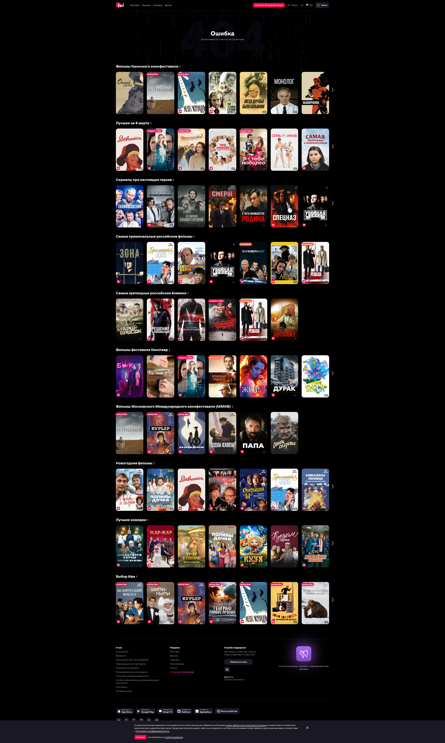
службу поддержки (174, 737)
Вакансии (121, 656)
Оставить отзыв (124, 691)
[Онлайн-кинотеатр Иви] (121, 5)
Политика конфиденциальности (132, 676)
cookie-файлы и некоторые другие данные (246, 725)
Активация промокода (182, 672)
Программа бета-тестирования (132, 660)
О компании (122, 652)
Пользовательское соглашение (132, 672)
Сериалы (174, 660)
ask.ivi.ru (228, 677)
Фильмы (174, 656)
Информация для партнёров (130, 664)
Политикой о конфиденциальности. (153, 731)
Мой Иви (174, 652)
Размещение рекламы (127, 668)
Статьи (173, 668)
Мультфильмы (177, 664)
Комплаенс (121, 687)
